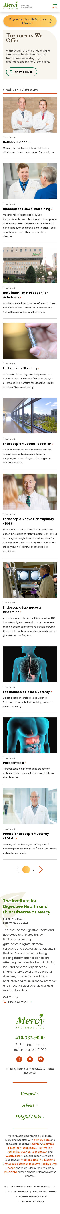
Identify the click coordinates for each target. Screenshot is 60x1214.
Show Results (23, 72)
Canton (36, 1144)
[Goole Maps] (30, 1059)
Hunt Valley (45, 1148)
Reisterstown (39, 1152)
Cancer (23, 1164)
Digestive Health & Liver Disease (27, 21)
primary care (42, 1140)
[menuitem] (30, 1093)
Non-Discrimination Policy (32, 1196)
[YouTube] (41, 1059)
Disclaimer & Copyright (45, 1192)
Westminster (14, 1156)
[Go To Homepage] (30, 1024)
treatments (22, 958)
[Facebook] (19, 1059)
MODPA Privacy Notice (33, 1201)
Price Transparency (18, 1192)
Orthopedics (10, 1164)
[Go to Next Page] (42, 869)
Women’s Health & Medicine (38, 1160)
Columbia (48, 1144)
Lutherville (13, 1152)
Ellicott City (15, 1148)
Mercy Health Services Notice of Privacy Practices (30, 1187)
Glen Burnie (30, 1148)
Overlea (25, 1152)
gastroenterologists (16, 944)
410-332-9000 (30, 1037)
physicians (10, 1172)
